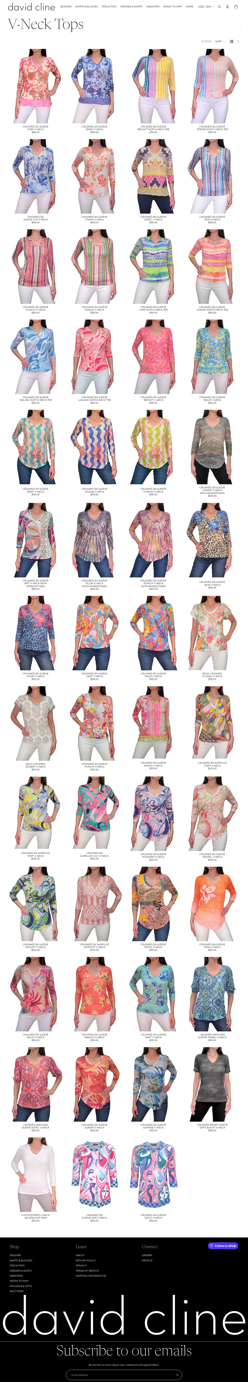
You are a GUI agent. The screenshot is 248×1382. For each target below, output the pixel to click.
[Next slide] (58, 1174)
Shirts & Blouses (21, 1260)
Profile (147, 1260)
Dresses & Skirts (21, 1270)
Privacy (81, 1265)
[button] (220, 41)
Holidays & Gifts (21, 1286)
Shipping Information (91, 1275)
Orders (147, 1255)
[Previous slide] (13, 1174)
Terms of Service (87, 1270)
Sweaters (16, 1275)
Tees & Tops (17, 1265)
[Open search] (219, 6)
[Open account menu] (227, 6)
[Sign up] (177, 1375)
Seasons (15, 1255)
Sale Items (16, 1291)
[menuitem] (189, 6)
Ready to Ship (19, 1280)
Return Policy (86, 1260)
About (80, 1255)
